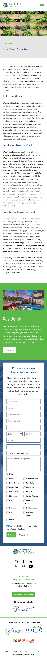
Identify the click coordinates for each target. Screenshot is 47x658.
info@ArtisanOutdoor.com (23, 579)
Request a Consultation (23, 594)
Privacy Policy (24, 652)
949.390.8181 (23, 576)
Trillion (38, 652)
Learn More (9, 350)
